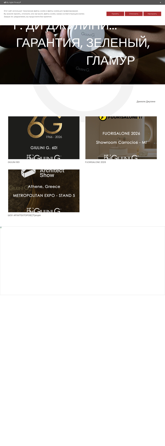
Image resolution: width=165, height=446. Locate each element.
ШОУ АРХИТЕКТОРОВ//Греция (24, 215)
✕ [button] (160, 3)
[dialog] (82, 12)
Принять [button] (115, 14)
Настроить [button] (152, 14)
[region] (82, 45)
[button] (79, 292)
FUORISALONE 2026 (95, 162)
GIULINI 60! (14, 162)
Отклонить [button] (133, 14)
